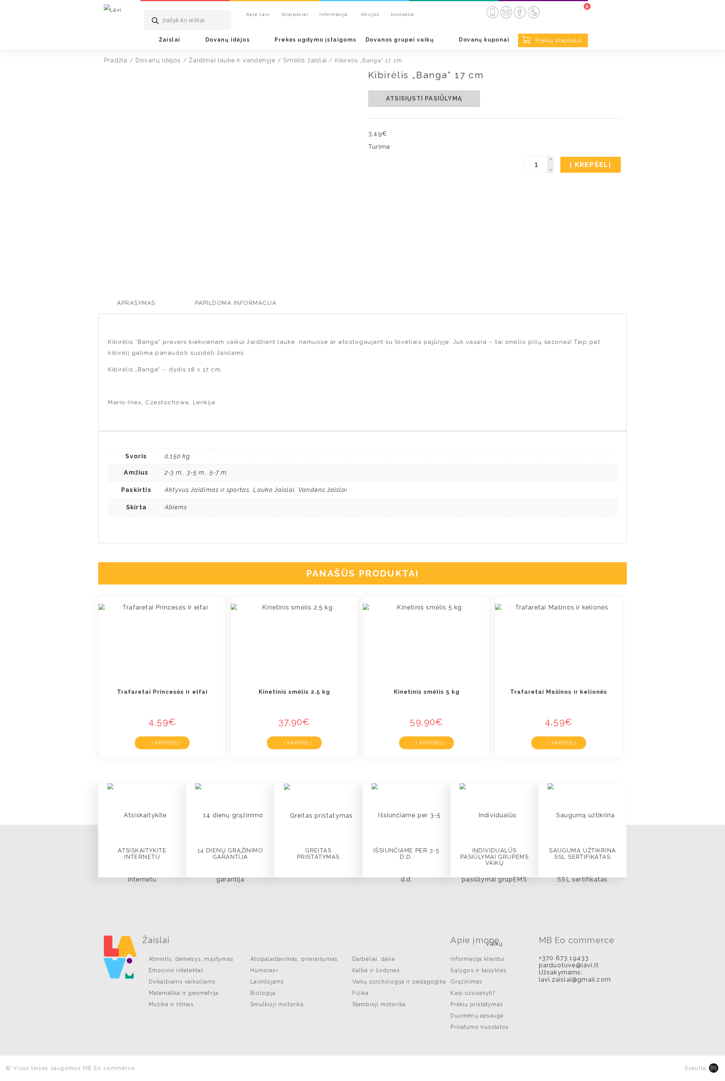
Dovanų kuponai (484, 40)
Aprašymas (136, 303)
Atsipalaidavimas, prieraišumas (294, 959)
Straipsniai (294, 14)
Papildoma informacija (236, 303)
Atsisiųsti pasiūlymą (424, 98)
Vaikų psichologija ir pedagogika (399, 982)
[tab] (136, 303)
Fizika (360, 993)
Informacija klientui (477, 959)
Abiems (176, 507)
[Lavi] (113, 9)
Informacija (333, 14)
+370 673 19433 (564, 958)
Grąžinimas (466, 982)
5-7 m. (219, 472)
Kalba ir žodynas (376, 970)
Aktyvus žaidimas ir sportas (207, 489)
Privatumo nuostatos (479, 1027)
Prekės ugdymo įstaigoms (315, 40)
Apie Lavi (258, 14)
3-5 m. (196, 472)
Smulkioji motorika (277, 1004)
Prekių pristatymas (476, 1004)
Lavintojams (267, 982)
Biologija (263, 993)
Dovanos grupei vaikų (400, 40)
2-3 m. (174, 472)
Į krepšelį (590, 165)
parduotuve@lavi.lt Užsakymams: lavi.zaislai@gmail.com (575, 972)
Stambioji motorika (379, 1004)
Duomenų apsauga (476, 1016)
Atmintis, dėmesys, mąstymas (191, 959)
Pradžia (115, 60)
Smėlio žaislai (305, 60)
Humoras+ (264, 970)
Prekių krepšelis (558, 40)
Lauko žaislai (274, 489)
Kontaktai (403, 14)
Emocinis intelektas (176, 970)
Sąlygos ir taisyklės (478, 970)
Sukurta (695, 1068)
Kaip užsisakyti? (472, 993)
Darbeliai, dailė (373, 959)
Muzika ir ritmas (171, 1004)
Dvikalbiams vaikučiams (182, 982)
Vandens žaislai (322, 489)
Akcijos (370, 14)
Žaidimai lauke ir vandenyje (232, 60)
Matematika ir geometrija (184, 993)
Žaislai (169, 40)
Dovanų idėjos (227, 40)
